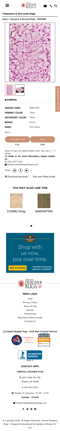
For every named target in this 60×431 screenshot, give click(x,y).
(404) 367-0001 (14, 162)
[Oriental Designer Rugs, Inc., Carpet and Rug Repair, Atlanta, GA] (30, 355)
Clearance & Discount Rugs (23, 19)
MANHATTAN (44, 211)
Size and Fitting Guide (44, 176)
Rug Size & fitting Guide (30, 317)
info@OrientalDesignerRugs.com (22, 164)
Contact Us (30, 321)
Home (5, 19)
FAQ (30, 299)
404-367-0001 (31, 387)
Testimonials (30, 314)
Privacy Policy (30, 302)
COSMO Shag (16, 211)
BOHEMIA (41, 19)
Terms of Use (30, 306)
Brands (30, 310)
